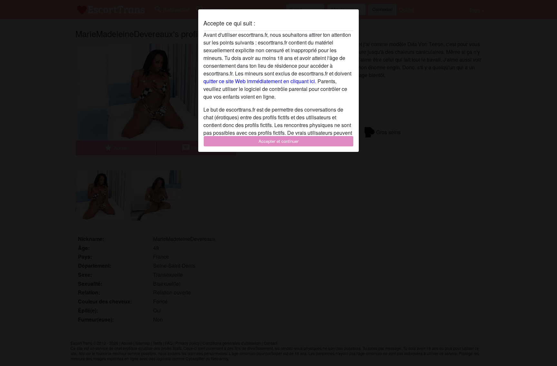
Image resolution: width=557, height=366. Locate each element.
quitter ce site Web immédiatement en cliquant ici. (259, 81)
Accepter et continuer (278, 141)
